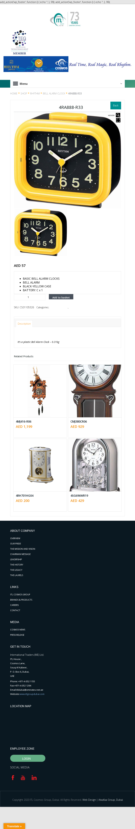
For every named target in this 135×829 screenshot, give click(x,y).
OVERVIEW (15, 538)
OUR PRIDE (15, 543)
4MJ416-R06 (23, 421)
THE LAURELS (16, 575)
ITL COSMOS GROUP (20, 594)
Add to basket (61, 297)
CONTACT (15, 610)
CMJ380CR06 (78, 421)
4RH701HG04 (24, 496)
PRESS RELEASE (17, 634)
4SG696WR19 (79, 496)
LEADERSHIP (16, 559)
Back (115, 105)
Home (13, 93)
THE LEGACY (16, 569)
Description (24, 323)
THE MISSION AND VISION (22, 548)
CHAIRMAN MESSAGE (20, 554)
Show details (43, 400)
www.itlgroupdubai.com (32, 694)
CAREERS (14, 605)
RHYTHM (35, 93)
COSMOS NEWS (17, 629)
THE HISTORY (16, 564)
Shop (24, 93)
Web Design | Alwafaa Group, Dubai (102, 799)
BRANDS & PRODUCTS (21, 599)
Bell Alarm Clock (54, 93)
